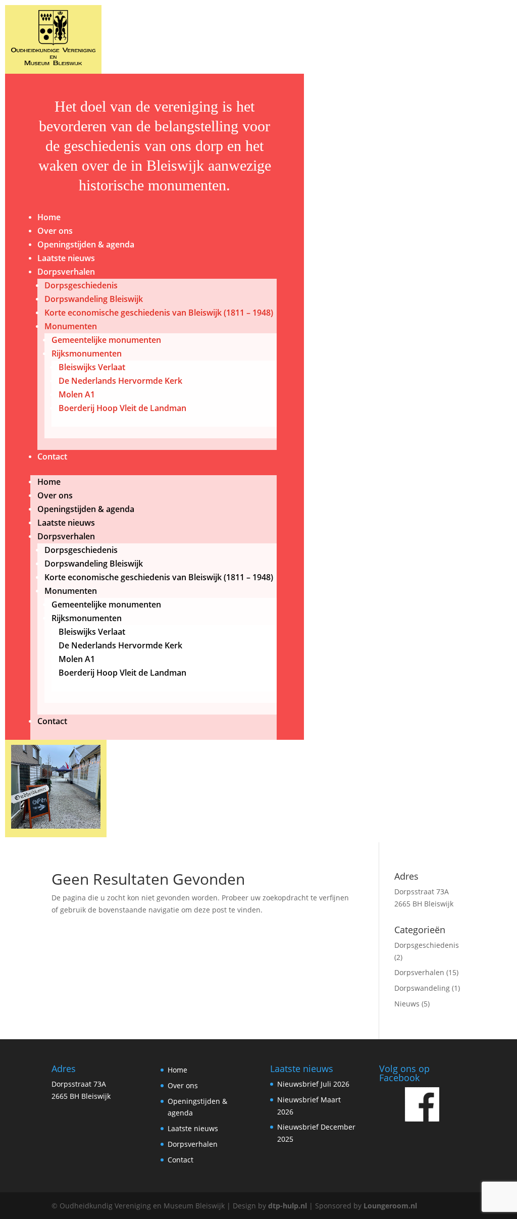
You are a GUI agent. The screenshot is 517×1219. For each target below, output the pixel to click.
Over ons (55, 230)
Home (49, 217)
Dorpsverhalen (66, 271)
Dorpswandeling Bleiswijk (93, 298)
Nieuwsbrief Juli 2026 (313, 1084)
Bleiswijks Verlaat (92, 367)
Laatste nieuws (66, 258)
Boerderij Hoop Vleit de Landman (122, 408)
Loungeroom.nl (390, 1205)
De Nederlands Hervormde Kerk (120, 380)
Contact (52, 456)
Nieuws (407, 1003)
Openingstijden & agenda (85, 244)
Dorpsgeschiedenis (81, 285)
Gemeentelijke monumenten (106, 339)
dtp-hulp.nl (287, 1205)
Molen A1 (77, 394)
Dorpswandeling (422, 988)
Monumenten (70, 326)
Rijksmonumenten (86, 353)
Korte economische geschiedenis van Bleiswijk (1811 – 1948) (158, 312)
